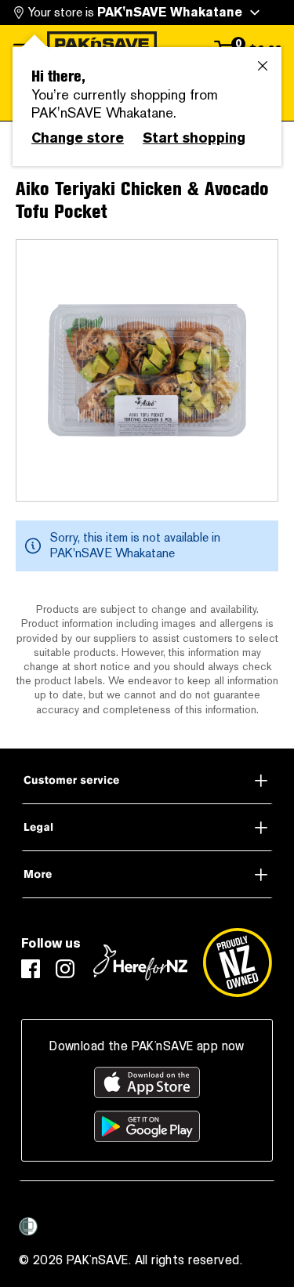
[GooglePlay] (147, 1126)
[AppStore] (147, 1082)
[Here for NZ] (140, 962)
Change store (77, 138)
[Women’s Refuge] (28, 1226)
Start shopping (194, 138)
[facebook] (30, 968)
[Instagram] (65, 968)
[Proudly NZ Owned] (237, 962)
